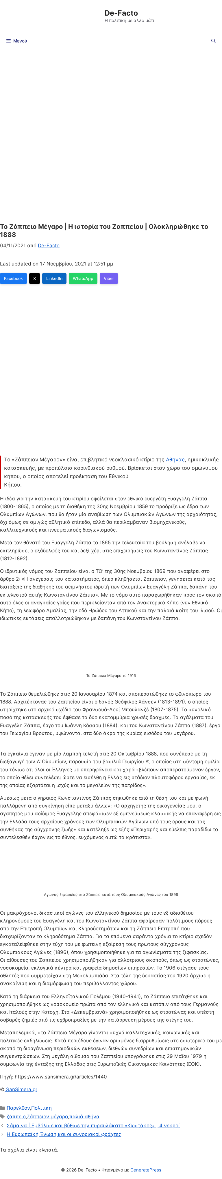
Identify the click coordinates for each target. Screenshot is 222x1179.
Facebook (13, 278)
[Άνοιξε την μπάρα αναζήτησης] (213, 41)
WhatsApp (83, 278)
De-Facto (121, 13)
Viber (109, 278)
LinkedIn (54, 278)
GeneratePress (145, 1170)
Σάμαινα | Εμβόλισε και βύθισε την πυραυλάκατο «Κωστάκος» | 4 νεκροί (93, 1125)
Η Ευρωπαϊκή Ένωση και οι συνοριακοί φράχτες (64, 1134)
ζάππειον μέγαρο (47, 1116)
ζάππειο (16, 1116)
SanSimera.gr (21, 1089)
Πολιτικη (41, 1108)
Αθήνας (175, 459)
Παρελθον (18, 1108)
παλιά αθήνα (84, 1116)
